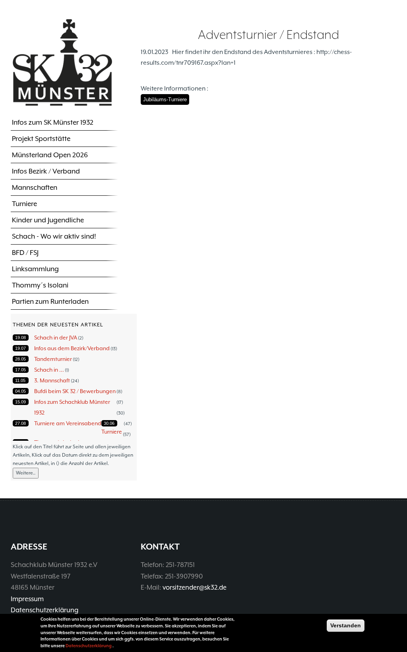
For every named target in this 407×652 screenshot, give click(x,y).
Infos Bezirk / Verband (46, 171)
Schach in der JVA (55, 337)
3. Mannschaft (52, 380)
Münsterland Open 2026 (50, 155)
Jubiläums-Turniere (165, 99)
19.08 (20, 337)
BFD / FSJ (25, 253)
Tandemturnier (53, 359)
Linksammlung (35, 269)
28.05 (20, 359)
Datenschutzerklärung (44, 610)
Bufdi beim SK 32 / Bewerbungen (75, 391)
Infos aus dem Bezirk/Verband (72, 348)
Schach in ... (49, 370)
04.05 (20, 391)
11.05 (20, 380)
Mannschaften (34, 187)
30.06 (109, 423)
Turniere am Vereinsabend (67, 423)
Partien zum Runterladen (50, 301)
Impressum (27, 599)
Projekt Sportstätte (41, 139)
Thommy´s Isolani (40, 285)
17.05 (20, 369)
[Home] (62, 62)
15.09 (20, 401)
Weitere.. (25, 473)
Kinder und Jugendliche (48, 220)
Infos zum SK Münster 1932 (52, 122)
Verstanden (345, 625)
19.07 (20, 348)
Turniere (24, 204)
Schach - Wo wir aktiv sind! (54, 236)
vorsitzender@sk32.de (195, 587)
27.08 (20, 423)
